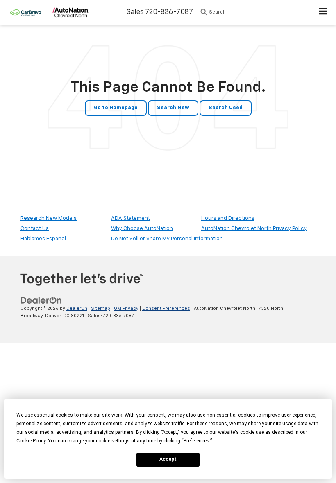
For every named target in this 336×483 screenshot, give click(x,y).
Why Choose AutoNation (142, 228)
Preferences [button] (196, 441)
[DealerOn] (41, 300)
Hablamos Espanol (43, 239)
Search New (173, 108)
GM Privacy (126, 308)
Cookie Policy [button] (30, 441)
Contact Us (34, 228)
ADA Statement (130, 218)
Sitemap (100, 308)
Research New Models (48, 218)
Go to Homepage (116, 108)
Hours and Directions (227, 218)
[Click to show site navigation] (323, 12)
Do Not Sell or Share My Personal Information (167, 239)
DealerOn (76, 308)
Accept (168, 459)
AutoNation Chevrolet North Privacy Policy (254, 228)
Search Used (226, 108)
